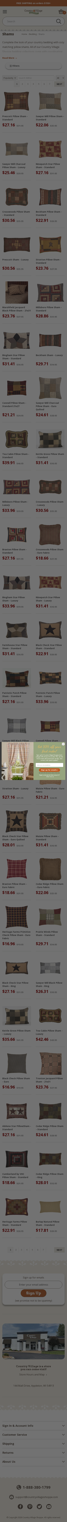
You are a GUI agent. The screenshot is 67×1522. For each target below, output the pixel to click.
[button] (49, 770)
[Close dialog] (63, 744)
